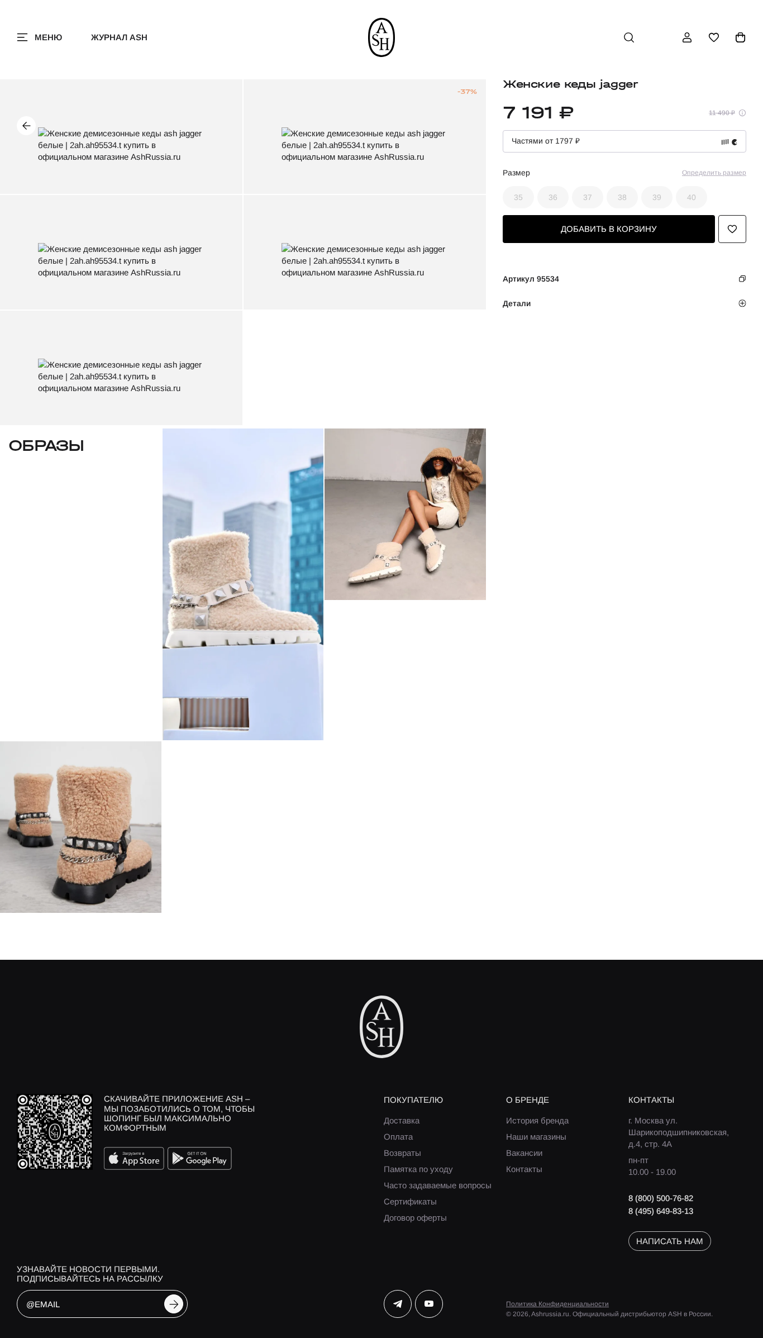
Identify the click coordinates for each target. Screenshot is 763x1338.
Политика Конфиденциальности (557, 1304)
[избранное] (713, 37)
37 (587, 197)
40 (691, 197)
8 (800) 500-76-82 (660, 1198)
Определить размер (714, 173)
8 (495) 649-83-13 (660, 1211)
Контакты (524, 1169)
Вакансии (524, 1153)
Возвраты (402, 1153)
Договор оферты (415, 1217)
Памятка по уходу (418, 1169)
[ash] (381, 37)
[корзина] (740, 37)
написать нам (669, 1241)
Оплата (398, 1136)
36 (553, 197)
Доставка (401, 1120)
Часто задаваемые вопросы (438, 1185)
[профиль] (687, 37)
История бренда (537, 1120)
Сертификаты (410, 1201)
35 (518, 197)
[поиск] (629, 37)
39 (656, 197)
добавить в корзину (609, 229)
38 (622, 197)
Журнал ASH (119, 37)
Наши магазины (536, 1136)
